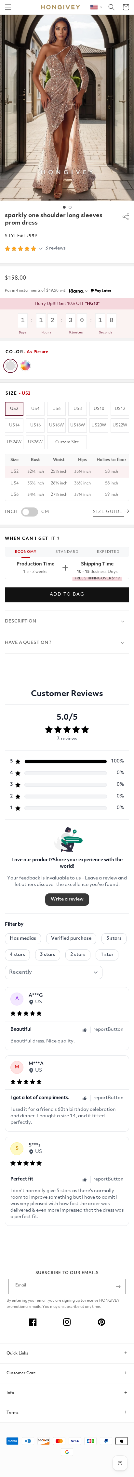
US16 (35, 425)
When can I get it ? (32, 539)
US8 (78, 409)
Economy (25, 552)
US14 (14, 425)
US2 (14, 409)
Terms (13, 1413)
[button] (8, 7)
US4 (35, 409)
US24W (14, 442)
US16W (56, 425)
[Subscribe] (118, 1286)
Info (10, 1393)
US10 (99, 409)
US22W (120, 425)
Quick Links (17, 1353)
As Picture (10, 365)
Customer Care (21, 1373)
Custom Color (25, 365)
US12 (120, 409)
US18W (77, 425)
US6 (56, 409)
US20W (98, 425)
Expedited (108, 552)
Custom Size (67, 442)
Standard (67, 552)
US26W (35, 442)
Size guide (108, 512)
